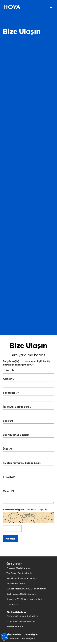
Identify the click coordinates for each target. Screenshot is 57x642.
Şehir (6, 421)
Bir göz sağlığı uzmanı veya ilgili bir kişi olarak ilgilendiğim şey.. (27, 363)
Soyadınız (9, 392)
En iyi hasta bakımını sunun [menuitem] (20, 621)
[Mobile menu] (51, 7)
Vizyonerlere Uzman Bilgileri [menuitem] (20, 638)
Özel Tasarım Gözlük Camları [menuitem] (21, 594)
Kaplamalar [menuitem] (12, 604)
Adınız (7, 378)
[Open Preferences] (4, 637)
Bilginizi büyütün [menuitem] (15, 626)
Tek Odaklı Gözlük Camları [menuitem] (19, 573)
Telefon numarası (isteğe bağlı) (22, 463)
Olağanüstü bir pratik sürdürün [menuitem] (22, 616)
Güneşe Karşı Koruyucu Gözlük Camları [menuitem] (26, 588)
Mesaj (6, 491)
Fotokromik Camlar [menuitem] (16, 583)
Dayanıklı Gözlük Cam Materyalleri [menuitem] (24, 599)
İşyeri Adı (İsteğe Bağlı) (17, 407)
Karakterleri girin (14, 509)
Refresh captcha (38, 509)
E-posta (8, 477)
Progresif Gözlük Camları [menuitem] (19, 568)
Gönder (10, 538)
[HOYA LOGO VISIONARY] (11, 7)
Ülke (5, 449)
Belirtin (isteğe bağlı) (16, 435)
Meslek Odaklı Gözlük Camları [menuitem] (21, 578)
